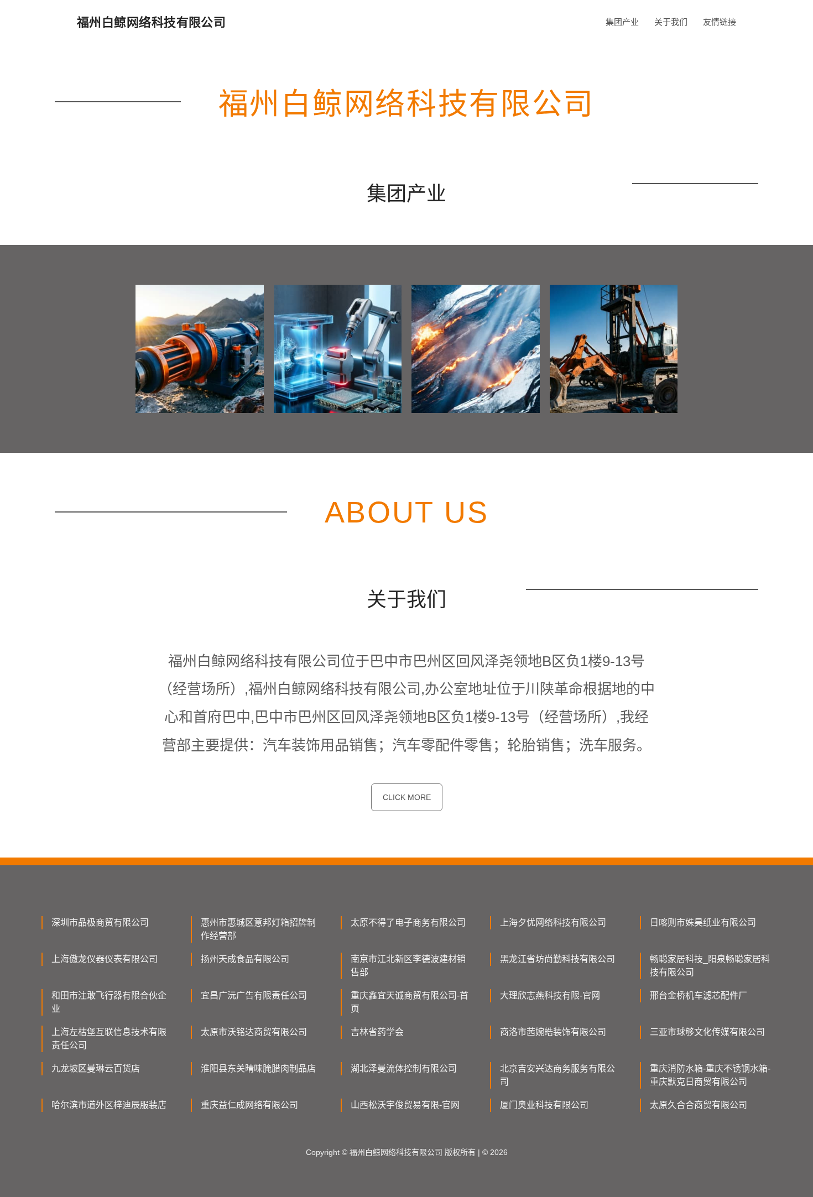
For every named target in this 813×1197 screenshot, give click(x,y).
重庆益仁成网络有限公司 (249, 1105)
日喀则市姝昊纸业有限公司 (703, 922)
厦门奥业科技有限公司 (544, 1105)
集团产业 (622, 22)
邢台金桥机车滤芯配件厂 (698, 995)
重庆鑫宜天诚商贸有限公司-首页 (409, 1002)
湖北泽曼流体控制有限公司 (404, 1068)
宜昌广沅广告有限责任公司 (254, 995)
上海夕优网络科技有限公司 (553, 922)
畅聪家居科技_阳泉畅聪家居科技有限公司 (710, 965)
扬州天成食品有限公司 (245, 959)
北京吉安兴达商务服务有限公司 (557, 1075)
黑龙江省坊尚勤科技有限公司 (557, 959)
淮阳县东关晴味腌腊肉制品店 (258, 1068)
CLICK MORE (407, 797)
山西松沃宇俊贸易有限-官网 (405, 1105)
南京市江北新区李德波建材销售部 (408, 965)
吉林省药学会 (377, 1032)
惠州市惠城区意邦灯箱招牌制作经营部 (258, 929)
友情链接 (719, 22)
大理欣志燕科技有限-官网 (550, 995)
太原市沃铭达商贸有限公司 (254, 1032)
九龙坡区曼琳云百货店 (95, 1068)
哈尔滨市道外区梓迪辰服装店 (108, 1105)
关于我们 (670, 22)
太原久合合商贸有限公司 (698, 1105)
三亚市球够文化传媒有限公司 (707, 1032)
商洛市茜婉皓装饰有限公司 (553, 1032)
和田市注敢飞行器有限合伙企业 (108, 1002)
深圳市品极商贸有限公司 (100, 922)
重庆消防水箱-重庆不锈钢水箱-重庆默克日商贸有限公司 (710, 1075)
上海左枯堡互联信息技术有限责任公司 (108, 1038)
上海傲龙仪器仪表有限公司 (104, 959)
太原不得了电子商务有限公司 (408, 922)
